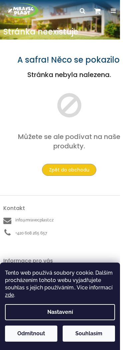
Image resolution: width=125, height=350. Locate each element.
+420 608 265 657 (31, 233)
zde (9, 295)
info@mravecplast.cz (34, 220)
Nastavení (60, 312)
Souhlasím (88, 333)
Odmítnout (31, 333)
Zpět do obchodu (69, 169)
